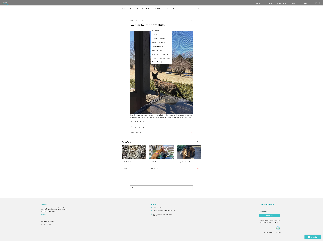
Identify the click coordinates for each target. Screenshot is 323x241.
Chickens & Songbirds (143, 9)
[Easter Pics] (161, 152)
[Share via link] (143, 127)
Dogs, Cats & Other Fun (137, 121)
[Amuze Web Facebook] (47, 224)
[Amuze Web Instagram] (50, 224)
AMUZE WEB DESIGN (277, 234)
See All (199, 142)
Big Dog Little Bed (184, 162)
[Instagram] (316, 3)
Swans (132, 9)
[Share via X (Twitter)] (135, 127)
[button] (199, 9)
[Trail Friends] (134, 152)
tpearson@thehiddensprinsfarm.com (164, 210)
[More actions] (192, 20)
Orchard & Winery (172, 9)
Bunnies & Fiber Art (157, 9)
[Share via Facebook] (131, 127)
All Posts (124, 9)
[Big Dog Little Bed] (189, 152)
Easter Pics (154, 162)
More (181, 9)
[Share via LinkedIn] (139, 127)
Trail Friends (127, 162)
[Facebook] (319, 3)
